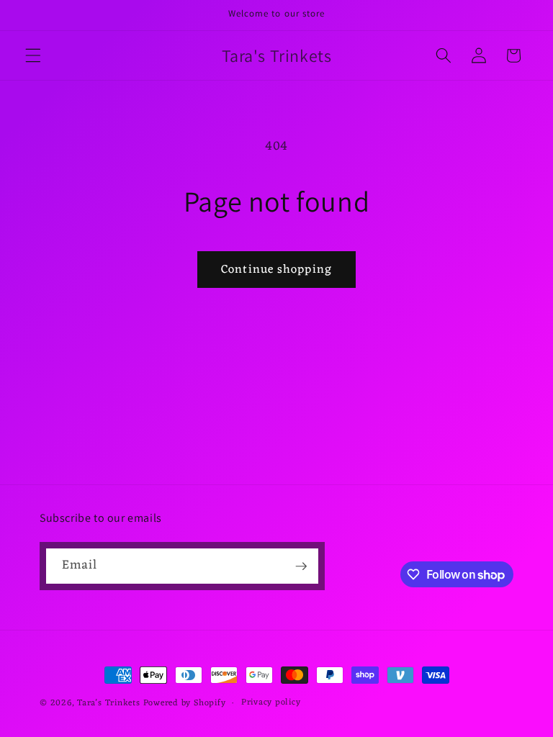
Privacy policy (271, 703)
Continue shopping (276, 269)
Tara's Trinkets (110, 703)
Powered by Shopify (184, 703)
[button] (33, 55)
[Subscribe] (301, 566)
